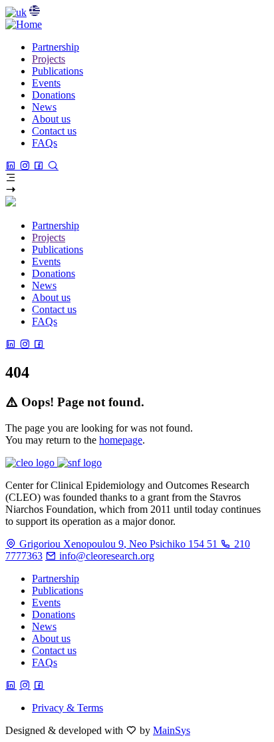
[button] (137, 178)
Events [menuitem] (46, 83)
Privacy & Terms (67, 707)
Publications (57, 590)
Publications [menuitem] (57, 71)
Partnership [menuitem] (55, 47)
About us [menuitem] (51, 119)
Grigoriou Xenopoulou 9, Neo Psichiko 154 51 (118, 544)
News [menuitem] (44, 107)
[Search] (53, 165)
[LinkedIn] (12, 165)
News (44, 626)
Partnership (55, 578)
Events (46, 602)
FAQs (44, 662)
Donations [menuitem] (53, 95)
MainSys (171, 730)
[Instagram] (26, 165)
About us (51, 638)
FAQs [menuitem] (44, 143)
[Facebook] (40, 165)
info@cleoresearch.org (105, 555)
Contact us (54, 650)
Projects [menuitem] (48, 59)
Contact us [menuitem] (54, 131)
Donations (53, 614)
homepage (120, 440)
